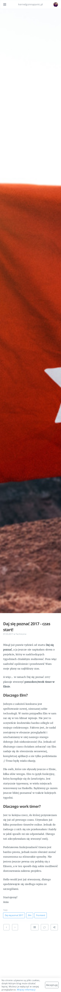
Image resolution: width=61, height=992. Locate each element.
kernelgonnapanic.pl (30, 4)
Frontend (40, 915)
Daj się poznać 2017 (14, 915)
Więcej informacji (26, 989)
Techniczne (21, 634)
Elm (29, 915)
